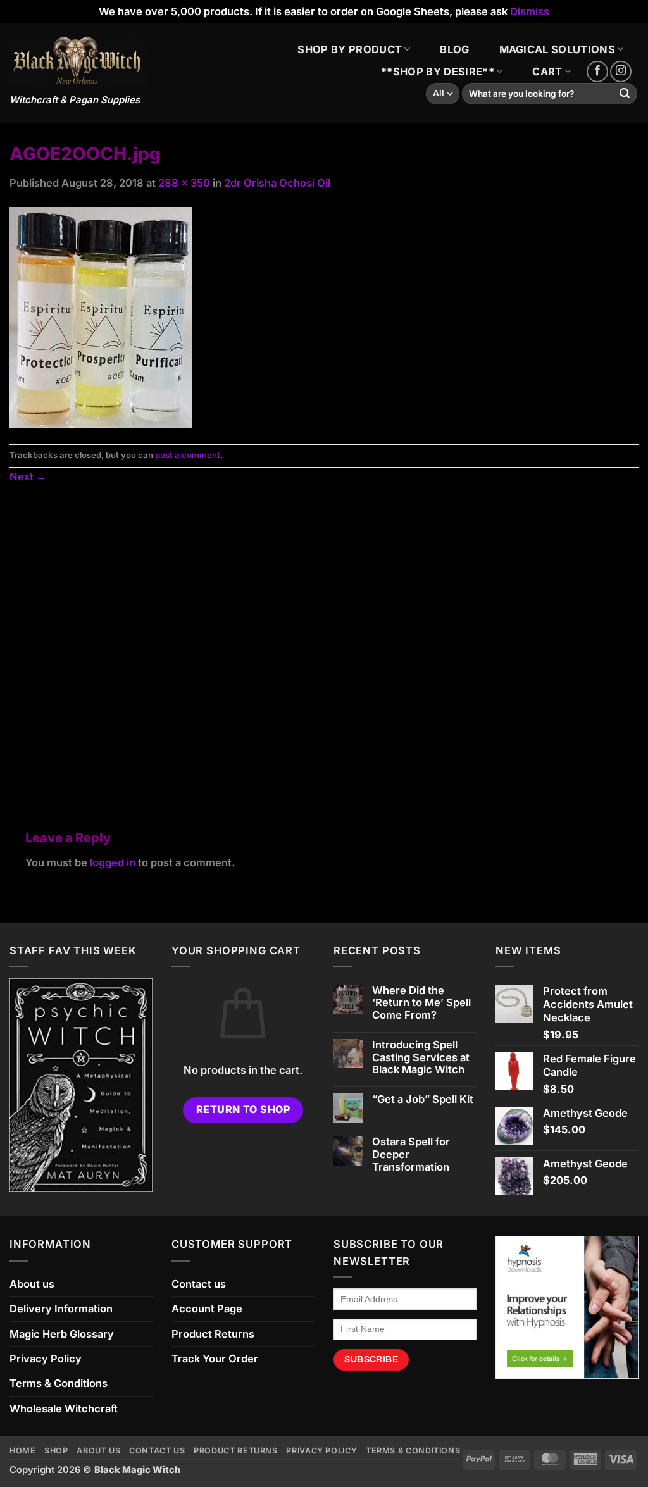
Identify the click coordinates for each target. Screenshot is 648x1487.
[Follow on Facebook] (597, 71)
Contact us (198, 1284)
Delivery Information (61, 1308)
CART (547, 71)
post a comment (187, 455)
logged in (112, 862)
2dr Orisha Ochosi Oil (277, 183)
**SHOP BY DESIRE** (437, 71)
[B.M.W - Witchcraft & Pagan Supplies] (78, 61)
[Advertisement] (324, 642)
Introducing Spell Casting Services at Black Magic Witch (421, 1057)
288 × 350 (184, 183)
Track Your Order (214, 1358)
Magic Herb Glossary (61, 1334)
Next (27, 476)
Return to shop (243, 1110)
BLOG (454, 49)
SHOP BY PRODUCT (349, 49)
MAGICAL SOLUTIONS (557, 49)
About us (31, 1284)
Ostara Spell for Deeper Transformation (411, 1154)
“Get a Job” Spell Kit (422, 1099)
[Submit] (625, 94)
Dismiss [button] (529, 11)
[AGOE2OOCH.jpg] (100, 316)
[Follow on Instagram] (621, 71)
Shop (56, 1450)
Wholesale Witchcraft (63, 1408)
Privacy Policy (45, 1358)
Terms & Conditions (58, 1383)
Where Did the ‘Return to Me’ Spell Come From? (421, 1003)
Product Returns (212, 1334)
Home (22, 1450)
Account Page (206, 1308)
